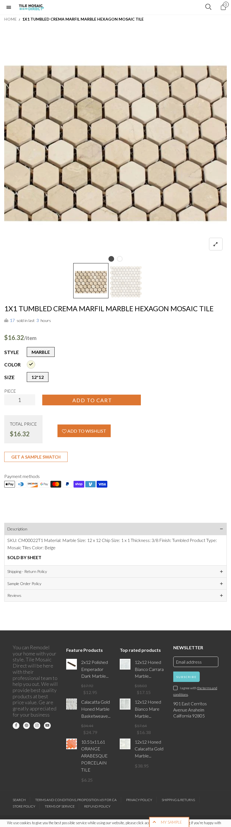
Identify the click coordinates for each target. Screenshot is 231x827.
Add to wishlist (86, 430)
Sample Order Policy (24, 583)
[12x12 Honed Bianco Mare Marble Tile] (125, 704)
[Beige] (31, 364)
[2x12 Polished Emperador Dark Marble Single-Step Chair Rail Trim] (71, 664)
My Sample (171, 822)
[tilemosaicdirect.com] (31, 7)
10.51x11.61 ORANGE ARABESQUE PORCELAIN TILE (94, 755)
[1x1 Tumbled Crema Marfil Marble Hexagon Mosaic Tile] (126, 282)
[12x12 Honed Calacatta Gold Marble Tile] (125, 744)
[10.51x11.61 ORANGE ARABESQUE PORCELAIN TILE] (71, 744)
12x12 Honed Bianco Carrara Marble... (149, 669)
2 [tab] (120, 259)
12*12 (38, 377)
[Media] (216, 244)
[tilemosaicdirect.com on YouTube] (47, 725)
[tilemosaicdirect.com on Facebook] (16, 725)
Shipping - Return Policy (27, 571)
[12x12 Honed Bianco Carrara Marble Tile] (125, 664)
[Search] (208, 7)
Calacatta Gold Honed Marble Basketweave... (95, 709)
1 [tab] (111, 259)
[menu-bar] (10, 7)
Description (17, 528)
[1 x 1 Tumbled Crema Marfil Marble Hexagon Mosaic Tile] (115, 143)
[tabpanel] (115, 143)
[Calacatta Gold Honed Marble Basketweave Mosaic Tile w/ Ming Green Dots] (71, 704)
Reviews (14, 595)
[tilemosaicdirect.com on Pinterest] (26, 725)
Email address (189, 661)
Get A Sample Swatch (36, 456)
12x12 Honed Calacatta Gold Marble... (149, 749)
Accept (210, 820)
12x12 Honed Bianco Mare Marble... (148, 709)
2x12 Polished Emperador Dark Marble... (94, 669)
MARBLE (41, 352)
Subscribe (186, 677)
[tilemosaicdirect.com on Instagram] (37, 725)
